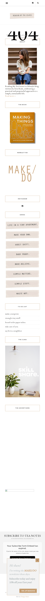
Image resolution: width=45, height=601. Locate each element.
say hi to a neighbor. (13, 331)
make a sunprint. (12, 314)
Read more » (10, 96)
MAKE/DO (30, 570)
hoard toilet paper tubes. (15, 322)
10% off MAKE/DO (28, 591)
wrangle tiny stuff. (13, 318)
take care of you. (11, 326)
